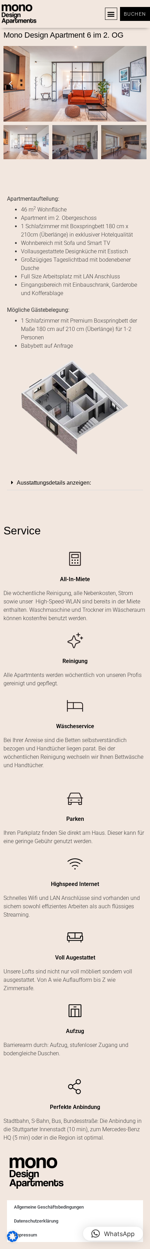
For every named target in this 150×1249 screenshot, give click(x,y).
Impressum (25, 1235)
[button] (111, 14)
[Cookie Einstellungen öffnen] (12, 1239)
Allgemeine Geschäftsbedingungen (49, 1207)
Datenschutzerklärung (36, 1221)
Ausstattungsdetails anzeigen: (54, 483)
